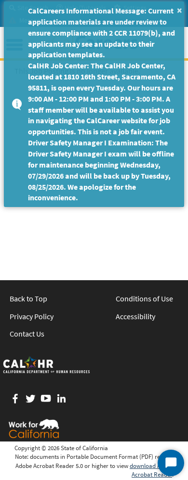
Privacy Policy (32, 316)
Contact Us (27, 333)
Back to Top (28, 298)
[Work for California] (33, 428)
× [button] (179, 10)
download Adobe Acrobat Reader (152, 470)
